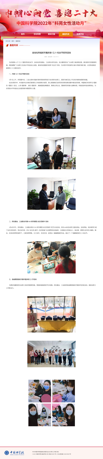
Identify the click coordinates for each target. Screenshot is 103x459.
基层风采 (65, 34)
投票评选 (80, 34)
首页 (23, 34)
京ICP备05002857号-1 (52, 454)
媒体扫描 (51, 34)
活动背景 (37, 34)
